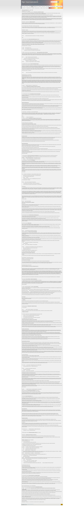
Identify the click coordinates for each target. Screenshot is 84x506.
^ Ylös (61, 504)
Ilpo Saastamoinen (30, 2)
